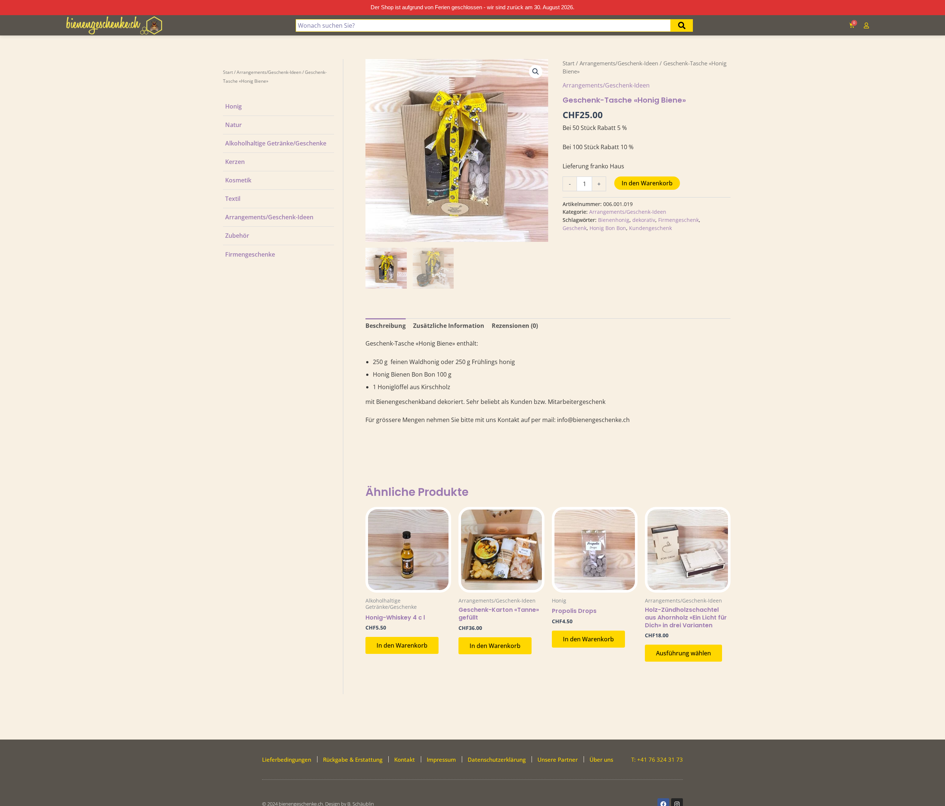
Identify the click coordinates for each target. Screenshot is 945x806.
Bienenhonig (613, 219)
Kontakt (404, 759)
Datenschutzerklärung (497, 759)
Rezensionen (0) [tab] (515, 326)
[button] (535, 71)
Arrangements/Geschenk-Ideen (269, 72)
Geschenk (575, 227)
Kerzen (235, 162)
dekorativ (643, 219)
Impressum (441, 759)
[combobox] (483, 25)
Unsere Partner (557, 759)
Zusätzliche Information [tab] (448, 326)
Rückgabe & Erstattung (352, 759)
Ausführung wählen (683, 653)
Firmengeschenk (678, 219)
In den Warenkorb (647, 183)
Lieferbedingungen (286, 759)
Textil (232, 199)
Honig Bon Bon (608, 227)
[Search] (682, 25)
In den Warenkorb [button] (402, 645)
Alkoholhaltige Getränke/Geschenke (275, 143)
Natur (233, 125)
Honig (233, 106)
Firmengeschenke (250, 254)
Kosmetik (238, 180)
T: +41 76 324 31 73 (657, 759)
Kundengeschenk (650, 227)
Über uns (601, 759)
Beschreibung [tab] (385, 326)
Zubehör (237, 235)
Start (228, 72)
